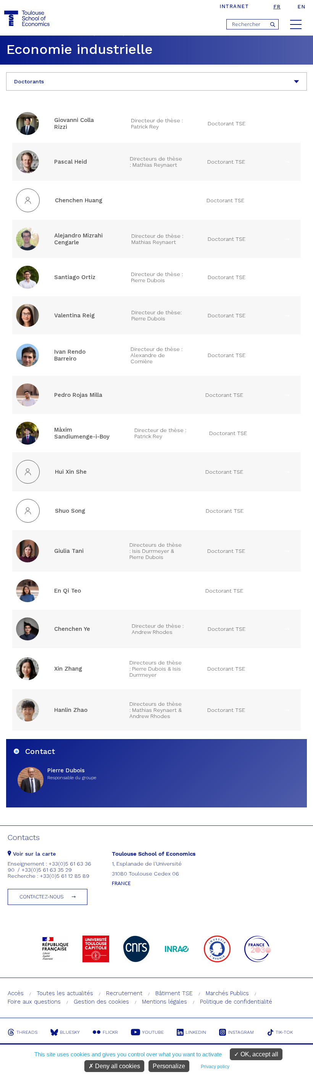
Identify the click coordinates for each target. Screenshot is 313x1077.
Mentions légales (164, 1001)
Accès (16, 993)
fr (277, 7)
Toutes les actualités (65, 993)
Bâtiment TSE (174, 993)
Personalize (169, 1066)
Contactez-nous (41, 897)
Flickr (110, 1032)
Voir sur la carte (33, 854)
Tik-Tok (284, 1032)
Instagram (241, 1032)
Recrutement (124, 993)
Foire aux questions (34, 1001)
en (301, 7)
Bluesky (70, 1032)
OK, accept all (258, 1054)
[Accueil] (28, 18)
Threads (26, 1032)
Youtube (153, 1032)
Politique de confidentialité (236, 1001)
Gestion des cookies (101, 1001)
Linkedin (196, 1032)
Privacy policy (215, 1066)
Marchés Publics (227, 993)
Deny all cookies (117, 1066)
